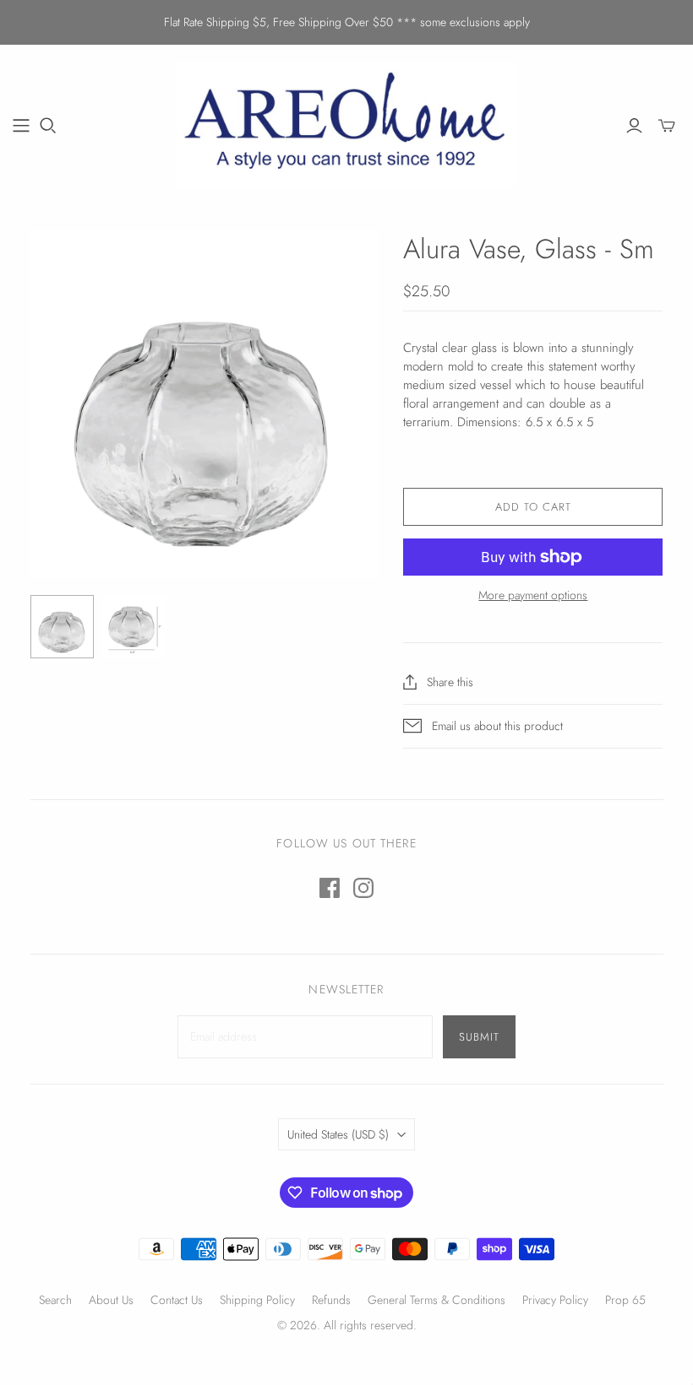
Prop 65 (625, 1299)
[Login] (634, 125)
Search (55, 1299)
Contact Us (176, 1299)
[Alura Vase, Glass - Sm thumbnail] (62, 626)
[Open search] (48, 125)
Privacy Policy (555, 1299)
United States (338, 1134)
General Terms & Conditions (436, 1299)
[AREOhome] (346, 125)
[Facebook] (329, 888)
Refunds (331, 1299)
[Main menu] (21, 125)
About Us (111, 1299)
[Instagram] (363, 888)
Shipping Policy (257, 1299)
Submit (479, 1037)
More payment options (532, 595)
